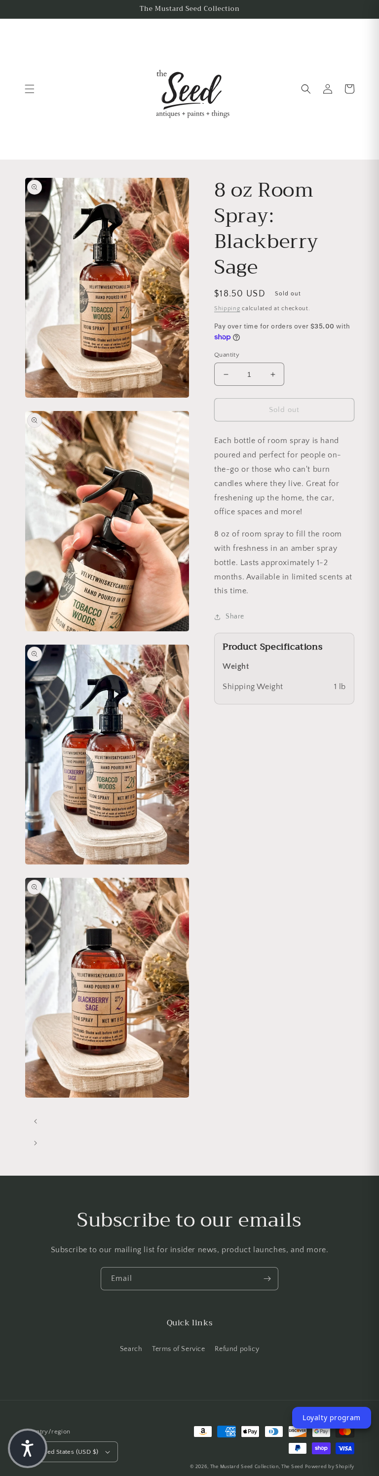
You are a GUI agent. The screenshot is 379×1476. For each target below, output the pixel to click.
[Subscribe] (267, 1278)
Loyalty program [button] (332, 1417)
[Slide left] (35, 1121)
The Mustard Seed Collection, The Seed (256, 1467)
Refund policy (237, 1349)
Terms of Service (178, 1349)
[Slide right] (35, 1143)
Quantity (226, 354)
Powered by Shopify (329, 1467)
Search (131, 1349)
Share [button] (235, 616)
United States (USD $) (66, 1451)
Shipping (227, 308)
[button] (29, 89)
